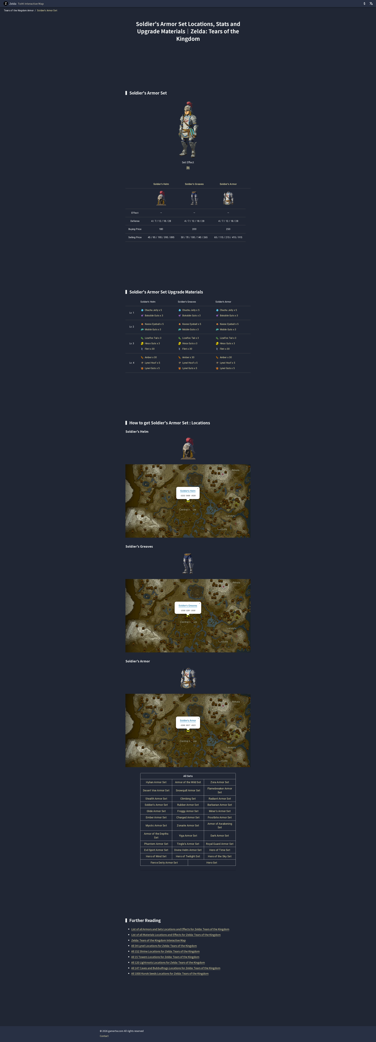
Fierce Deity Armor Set (164, 862)
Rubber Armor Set (188, 804)
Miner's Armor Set (220, 811)
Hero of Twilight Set (188, 856)
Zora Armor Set (219, 782)
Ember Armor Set (156, 817)
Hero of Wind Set (156, 856)
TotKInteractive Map (31, 3)
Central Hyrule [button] (187, 508)
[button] (242, 499)
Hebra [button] (149, 473)
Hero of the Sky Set (219, 856)
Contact (104, 1036)
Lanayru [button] (230, 514)
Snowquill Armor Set (188, 790)
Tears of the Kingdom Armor (19, 10)
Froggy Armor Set (187, 811)
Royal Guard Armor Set (219, 843)
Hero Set (212, 862)
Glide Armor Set (156, 811)
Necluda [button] (222, 528)
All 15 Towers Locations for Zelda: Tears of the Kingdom (165, 957)
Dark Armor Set (220, 835)
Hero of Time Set (219, 850)
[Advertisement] (188, 66)
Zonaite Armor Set (188, 825)
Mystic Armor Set (156, 825)
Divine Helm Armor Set (188, 850)
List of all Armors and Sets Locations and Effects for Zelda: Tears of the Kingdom (180, 929)
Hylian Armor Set (156, 782)
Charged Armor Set (187, 817)
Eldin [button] (215, 479)
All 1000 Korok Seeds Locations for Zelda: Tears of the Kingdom (170, 973)
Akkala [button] (235, 469)
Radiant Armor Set (220, 798)
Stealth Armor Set (156, 798)
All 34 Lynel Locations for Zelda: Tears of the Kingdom (164, 945)
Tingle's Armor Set (188, 843)
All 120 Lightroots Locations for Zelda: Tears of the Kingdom (168, 962)
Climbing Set (188, 798)
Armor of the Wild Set (188, 782)
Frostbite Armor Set (220, 817)
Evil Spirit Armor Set (156, 850)
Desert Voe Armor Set (156, 790)
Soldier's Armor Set (47, 10)
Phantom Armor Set (156, 843)
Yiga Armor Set (188, 835)
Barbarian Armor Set (220, 804)
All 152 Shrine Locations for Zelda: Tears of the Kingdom (165, 951)
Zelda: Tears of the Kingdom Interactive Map (158, 940)
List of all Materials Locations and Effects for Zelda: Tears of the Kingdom (176, 934)
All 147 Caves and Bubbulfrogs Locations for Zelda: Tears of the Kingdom (175, 968)
